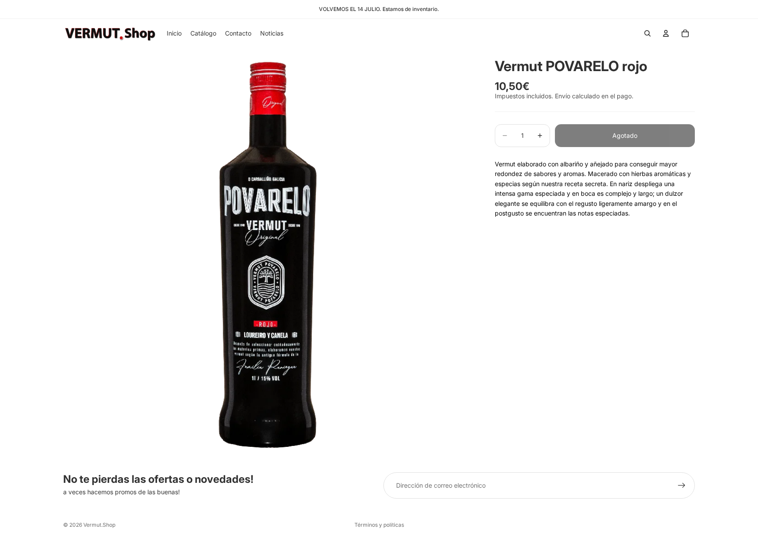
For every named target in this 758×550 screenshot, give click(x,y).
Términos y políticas (379, 524)
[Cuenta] (666, 33)
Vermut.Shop (99, 524)
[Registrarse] (681, 485)
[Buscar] (647, 33)
